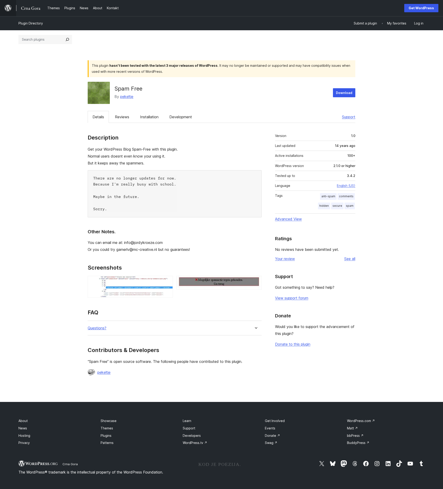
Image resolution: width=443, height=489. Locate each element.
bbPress (355, 435)
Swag (271, 443)
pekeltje (126, 96)
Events (270, 428)
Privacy (24, 443)
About (23, 421)
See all (349, 258)
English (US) (346, 186)
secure (337, 205)
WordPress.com (361, 421)
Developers (192, 435)
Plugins (106, 435)
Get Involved (275, 421)
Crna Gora (70, 464)
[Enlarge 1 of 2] (166, 282)
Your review (285, 258)
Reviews (122, 117)
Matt (352, 428)
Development (180, 117)
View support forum (291, 298)
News (22, 428)
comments (346, 196)
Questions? (97, 328)
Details (98, 117)
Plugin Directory (30, 23)
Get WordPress (421, 8)
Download (344, 93)
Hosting (24, 435)
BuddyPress (358, 443)
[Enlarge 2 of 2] (255, 282)
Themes (107, 428)
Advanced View (288, 219)
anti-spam (328, 196)
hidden (324, 205)
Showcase (109, 421)
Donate (272, 435)
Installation (149, 117)
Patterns (107, 443)
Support (348, 117)
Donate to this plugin (292, 344)
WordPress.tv (195, 443)
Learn (187, 421)
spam (349, 205)
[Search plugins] (67, 39)
